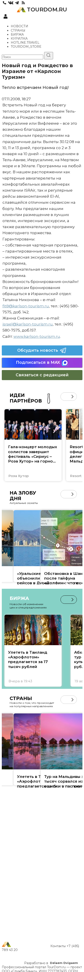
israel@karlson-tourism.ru (27, 324)
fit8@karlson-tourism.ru (25, 306)
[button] (64, 396)
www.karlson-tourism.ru (36, 336)
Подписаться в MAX (38, 362)
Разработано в (51, 963)
